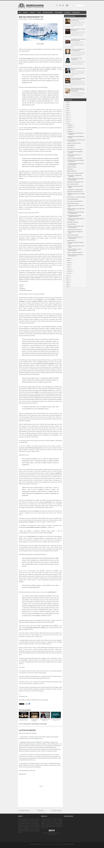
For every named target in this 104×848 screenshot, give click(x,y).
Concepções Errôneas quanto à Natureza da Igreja (78, 39)
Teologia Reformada (43, 723)
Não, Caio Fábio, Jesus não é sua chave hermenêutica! (76, 140)
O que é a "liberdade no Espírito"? (75, 252)
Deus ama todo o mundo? (73, 203)
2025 (67, 102)
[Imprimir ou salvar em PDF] (26, 704)
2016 (67, 117)
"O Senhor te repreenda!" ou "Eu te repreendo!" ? (77, 50)
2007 (67, 286)
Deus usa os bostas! (71, 167)
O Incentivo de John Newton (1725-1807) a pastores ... (75, 237)
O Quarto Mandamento (72, 199)
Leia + (22, 832)
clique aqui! (32, 770)
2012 (67, 275)
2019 (67, 110)
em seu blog (30, 61)
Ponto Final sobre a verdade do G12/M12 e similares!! (78, 79)
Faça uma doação (76, 12)
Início (20, 12)
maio (68, 264)
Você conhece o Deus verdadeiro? (75, 149)
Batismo (24, 723)
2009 (67, 282)
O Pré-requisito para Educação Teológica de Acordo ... (74, 216)
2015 (67, 119)
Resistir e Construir (24, 696)
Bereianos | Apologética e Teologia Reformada (50, 844)
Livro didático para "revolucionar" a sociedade (75, 134)
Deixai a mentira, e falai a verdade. (75, 173)
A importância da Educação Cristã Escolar (75, 187)
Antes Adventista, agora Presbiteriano (76, 58)
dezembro (69, 125)
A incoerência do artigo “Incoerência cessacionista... (75, 161)
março (68, 269)
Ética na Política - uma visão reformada (76, 197)
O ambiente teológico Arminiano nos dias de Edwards (75, 164)
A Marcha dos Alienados (72, 235)
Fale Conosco (67, 12)
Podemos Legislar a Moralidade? (74, 158)
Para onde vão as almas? (73, 184)
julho (68, 260)
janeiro (69, 273)
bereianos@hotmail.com (37, 738)
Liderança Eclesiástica (35, 723)
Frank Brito (29, 723)
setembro (69, 131)
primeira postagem (27, 58)
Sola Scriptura (70, 147)
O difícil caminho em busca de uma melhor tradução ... (75, 255)
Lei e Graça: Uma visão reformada (75, 201)
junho (68, 262)
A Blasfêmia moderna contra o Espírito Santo (76, 194)
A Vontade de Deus (71, 224)
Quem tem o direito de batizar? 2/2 (31, 17)
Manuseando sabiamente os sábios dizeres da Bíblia (75, 179)
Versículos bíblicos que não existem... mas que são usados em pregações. (78, 89)
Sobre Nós (25, 12)
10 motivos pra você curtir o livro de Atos (75, 206)
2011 (67, 277)
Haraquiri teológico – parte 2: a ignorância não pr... (74, 249)
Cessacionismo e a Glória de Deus (75, 189)
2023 (67, 104)
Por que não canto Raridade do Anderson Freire (78, 19)
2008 (67, 284)
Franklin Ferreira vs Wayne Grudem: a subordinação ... (76, 219)
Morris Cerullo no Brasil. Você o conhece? (78, 69)
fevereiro (69, 271)
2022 (67, 106)
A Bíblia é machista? (71, 171)
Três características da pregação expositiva (74, 152)
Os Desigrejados (71, 145)
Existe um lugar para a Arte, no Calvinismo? (74, 155)
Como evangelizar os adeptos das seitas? (75, 232)
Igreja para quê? (71, 240)
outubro (69, 129)
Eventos (39, 12)
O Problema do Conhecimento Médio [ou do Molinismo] (75, 212)
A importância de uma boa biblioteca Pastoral (75, 137)
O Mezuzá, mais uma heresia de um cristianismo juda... (75, 227)
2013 (67, 123)
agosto (69, 258)
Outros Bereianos (58, 12)
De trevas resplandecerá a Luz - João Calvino (75, 246)
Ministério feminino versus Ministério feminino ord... (76, 209)
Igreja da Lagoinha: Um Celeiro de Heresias (78, 29)
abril (68, 266)
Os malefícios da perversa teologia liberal (75, 243)
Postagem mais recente (24, 810)
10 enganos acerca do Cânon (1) (74, 229)
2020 (67, 108)
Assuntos (32, 12)
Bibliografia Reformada (48, 12)
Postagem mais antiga (57, 810)
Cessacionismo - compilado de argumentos (74, 176)
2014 (67, 121)
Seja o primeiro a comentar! (38, 19)
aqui (50, 151)
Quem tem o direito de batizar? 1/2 (75, 191)
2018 (67, 112)
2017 (67, 114)
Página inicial (41, 810)
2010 (67, 280)
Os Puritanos (70, 169)
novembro (69, 127)
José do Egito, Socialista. (72, 222)
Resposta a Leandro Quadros (74, 143)
